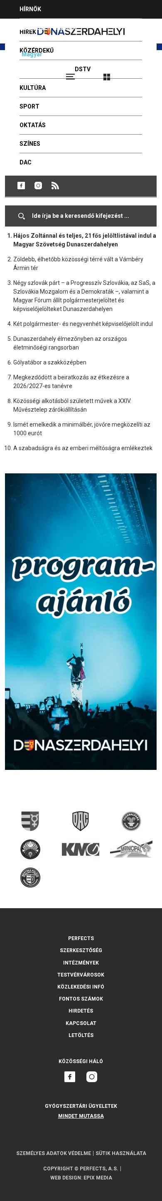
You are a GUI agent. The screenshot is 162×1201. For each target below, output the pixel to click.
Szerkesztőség (81, 950)
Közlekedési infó (80, 987)
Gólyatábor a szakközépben (49, 362)
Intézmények (81, 963)
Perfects (81, 938)
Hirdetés (81, 1011)
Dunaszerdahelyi (21, 185)
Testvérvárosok (80, 975)
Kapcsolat (81, 1023)
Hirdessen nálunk (48, 27)
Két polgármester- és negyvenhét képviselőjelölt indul (83, 324)
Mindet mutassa (81, 1116)
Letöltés (81, 1035)
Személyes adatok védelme (53, 1153)
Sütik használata (121, 1153)
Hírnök (30, 9)
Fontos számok (81, 999)
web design (65, 1178)
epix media (97, 1178)
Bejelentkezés (138, 73)
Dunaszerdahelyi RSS (55, 185)
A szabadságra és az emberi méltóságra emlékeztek (82, 448)
